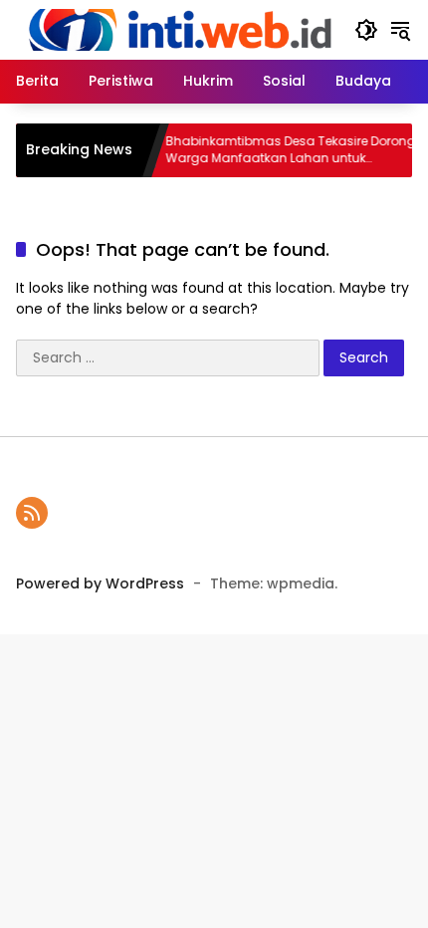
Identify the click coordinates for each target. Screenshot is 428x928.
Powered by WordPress (100, 583)
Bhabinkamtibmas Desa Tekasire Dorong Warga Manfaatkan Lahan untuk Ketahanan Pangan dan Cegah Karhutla (282, 150)
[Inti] (175, 29)
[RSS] (32, 513)
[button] (366, 30)
